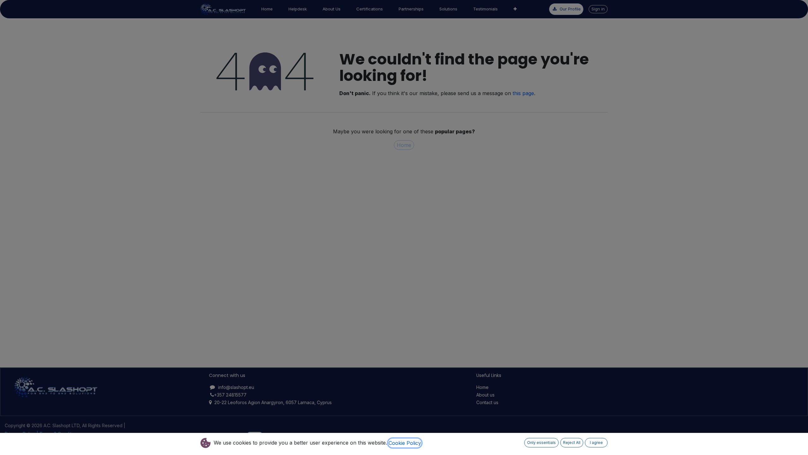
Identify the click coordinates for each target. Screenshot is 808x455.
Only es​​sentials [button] (541, 442)
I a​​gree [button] (596, 442)
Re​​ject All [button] (571, 442)
